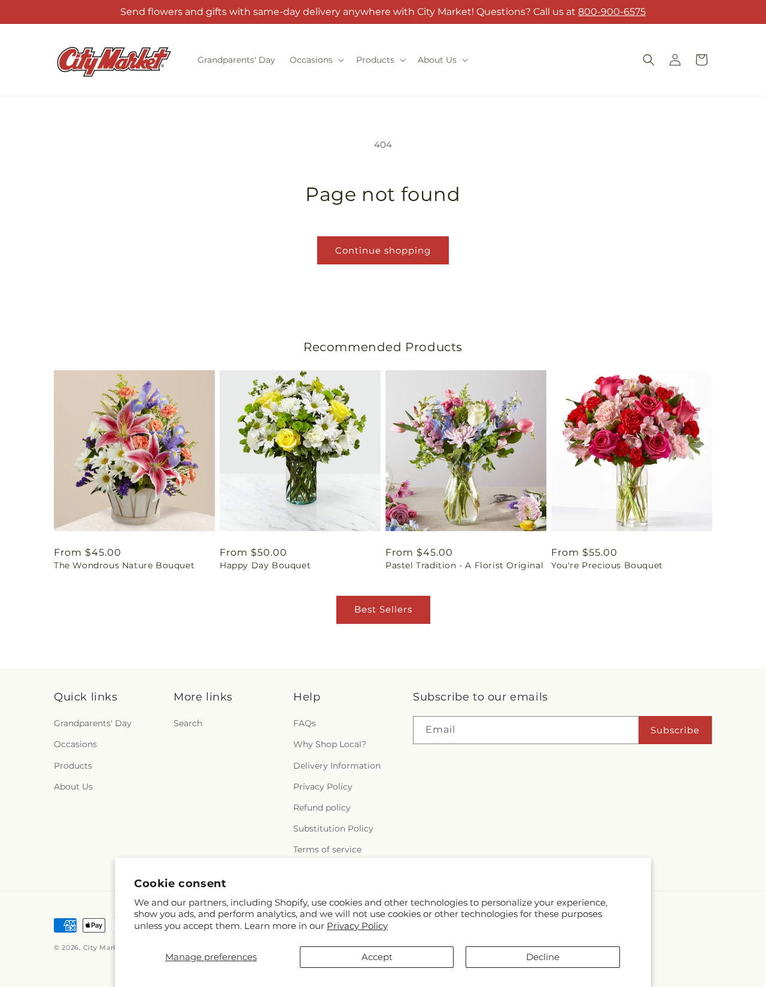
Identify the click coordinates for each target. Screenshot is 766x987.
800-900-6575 (612, 11)
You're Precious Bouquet (607, 565)
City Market (104, 947)
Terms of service (327, 849)
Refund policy (322, 807)
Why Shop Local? (329, 744)
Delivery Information (337, 765)
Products (73, 765)
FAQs (304, 723)
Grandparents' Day (93, 723)
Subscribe (675, 730)
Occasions (75, 744)
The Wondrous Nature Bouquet (124, 565)
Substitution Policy (333, 828)
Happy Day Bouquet (265, 565)
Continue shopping (383, 250)
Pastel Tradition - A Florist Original (464, 565)
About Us (73, 786)
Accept (377, 956)
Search (188, 723)
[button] (315, 59)
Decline (543, 956)
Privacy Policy (357, 925)
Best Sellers (383, 609)
